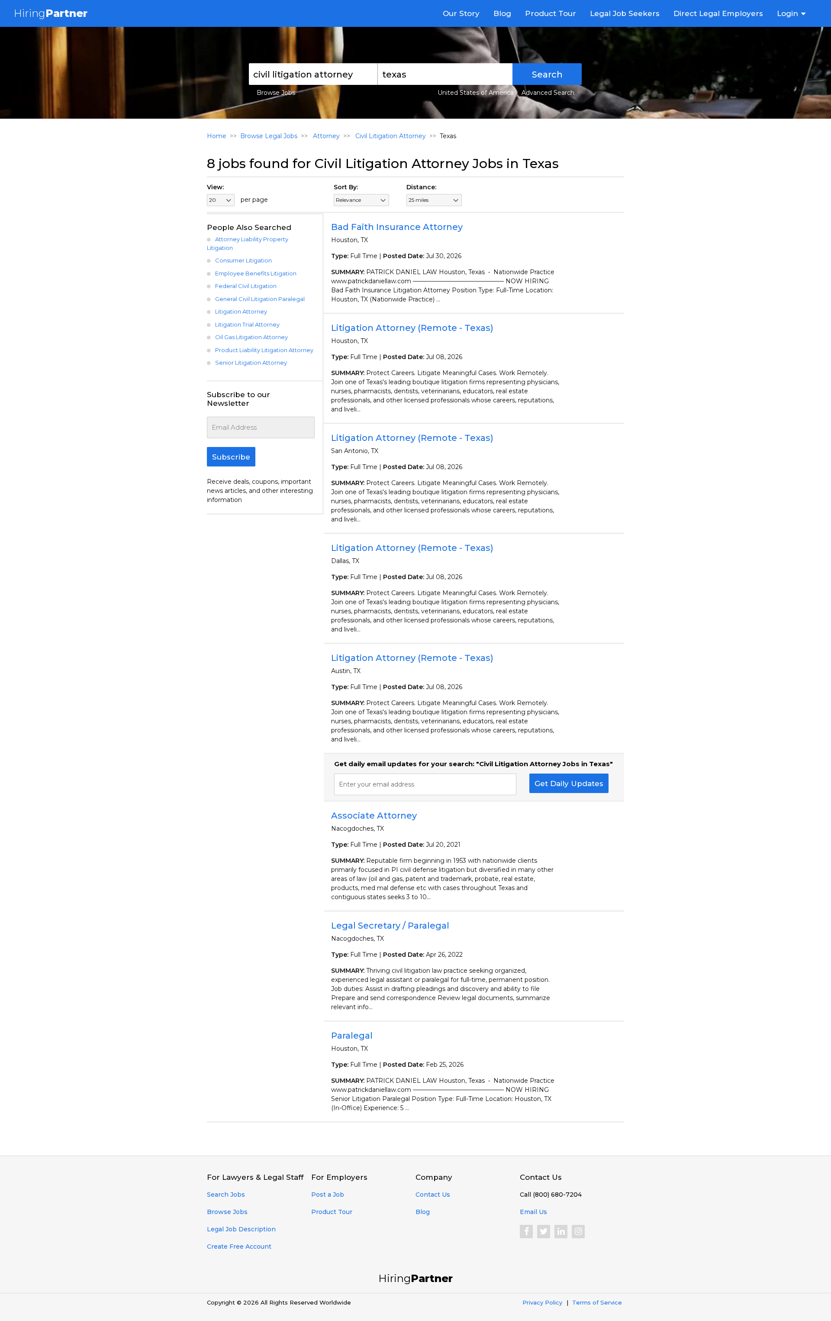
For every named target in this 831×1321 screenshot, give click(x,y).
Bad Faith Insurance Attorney (397, 227)
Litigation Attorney (241, 311)
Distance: (421, 187)
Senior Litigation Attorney (251, 362)
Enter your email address (376, 784)
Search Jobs (226, 1194)
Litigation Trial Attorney (247, 324)
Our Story (461, 13)
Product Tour (550, 13)
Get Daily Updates (569, 783)
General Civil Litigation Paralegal (260, 298)
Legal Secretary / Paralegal (390, 925)
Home (216, 136)
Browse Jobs (276, 93)
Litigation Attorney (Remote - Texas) (412, 328)
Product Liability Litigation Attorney (264, 349)
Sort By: (346, 187)
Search (547, 74)
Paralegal (352, 1035)
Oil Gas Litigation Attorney (251, 336)
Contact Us (433, 1194)
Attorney (325, 136)
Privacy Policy (542, 1302)
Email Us (533, 1212)
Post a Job (327, 1194)
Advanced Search (548, 93)
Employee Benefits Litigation (255, 273)
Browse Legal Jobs (268, 136)
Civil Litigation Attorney (390, 136)
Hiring (50, 13)
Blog (502, 13)
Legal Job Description (241, 1229)
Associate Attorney (374, 815)
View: (215, 187)
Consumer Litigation (243, 260)
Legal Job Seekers (625, 13)
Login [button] (787, 13)
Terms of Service (597, 1302)
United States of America (476, 93)
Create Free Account (239, 1246)
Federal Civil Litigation (246, 285)
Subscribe (231, 457)
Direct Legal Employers (718, 13)
